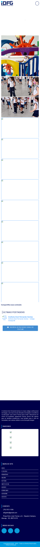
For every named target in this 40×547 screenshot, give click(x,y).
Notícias (4, 481)
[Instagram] (17, 530)
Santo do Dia (5, 484)
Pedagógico (5, 474)
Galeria (4, 477)
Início (3, 468)
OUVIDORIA (4, 493)
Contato (4, 497)
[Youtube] (10, 530)
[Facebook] (4, 530)
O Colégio (4, 471)
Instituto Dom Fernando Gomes (25, 545)
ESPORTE (4, 487)
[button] (37, 3)
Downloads (5, 490)
